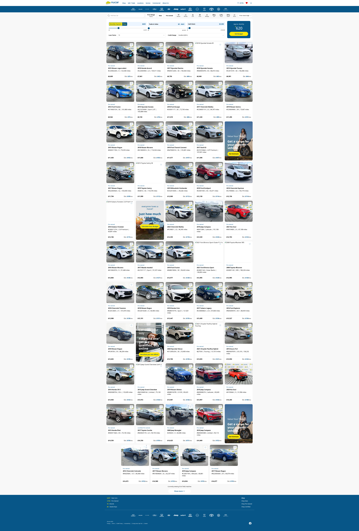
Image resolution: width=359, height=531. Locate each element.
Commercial (156, 3)
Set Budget (239, 34)
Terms (113, 523)
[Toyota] (211, 9)
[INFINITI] (226, 9)
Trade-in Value (153, 24)
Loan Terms (112, 35)
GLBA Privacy (119, 523)
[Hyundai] (169, 9)
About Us (166, 3)
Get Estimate (234, 154)
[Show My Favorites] (131, 44)
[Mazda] (190, 9)
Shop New (244, 501)
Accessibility (127, 523)
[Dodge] (148, 9)
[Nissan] (197, 9)
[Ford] (155, 9)
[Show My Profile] (251, 3)
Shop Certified (245, 507)
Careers (146, 523)
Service (148, 3)
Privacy (108, 523)
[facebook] (250, 523)
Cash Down (191, 24)
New (160, 15)
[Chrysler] (140, 9)
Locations (140, 3)
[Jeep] (176, 9)
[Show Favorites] (247, 3)
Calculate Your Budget (150, 226)
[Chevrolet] (133, 9)
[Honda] (162, 9)
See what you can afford (149, 354)
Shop (124, 3)
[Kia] (183, 9)
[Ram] (204, 9)
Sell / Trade (131, 3)
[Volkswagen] (219, 9)
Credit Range (172, 35)
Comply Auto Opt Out (137, 523)
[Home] (112, 3)
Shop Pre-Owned (246, 504)
